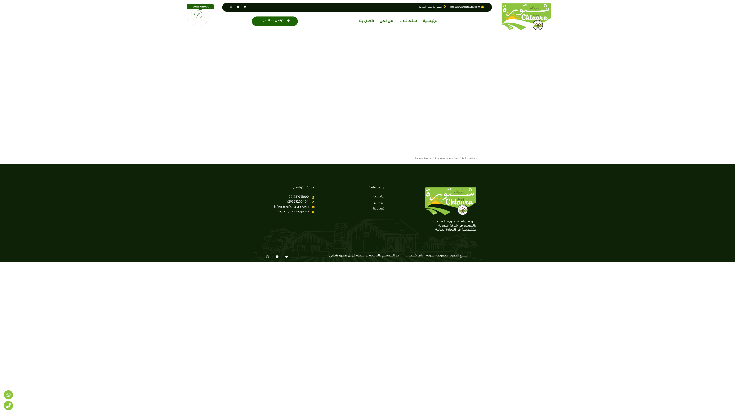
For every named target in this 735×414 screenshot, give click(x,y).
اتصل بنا (366, 21)
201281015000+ (200, 6)
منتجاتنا (410, 21)
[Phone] (8, 405)
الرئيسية (431, 21)
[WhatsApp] (8, 394)
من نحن (386, 21)
